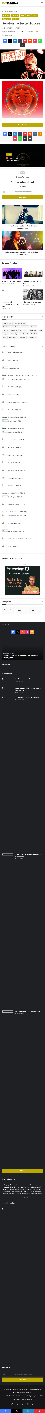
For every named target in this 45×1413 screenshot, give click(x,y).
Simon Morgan (32, 337)
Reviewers (25, 1396)
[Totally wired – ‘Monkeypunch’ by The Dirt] (12, 294)
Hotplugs (15, 15)
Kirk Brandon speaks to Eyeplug (27, 697)
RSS (19, 353)
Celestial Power (12, 161)
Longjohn (5, 334)
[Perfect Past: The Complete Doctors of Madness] (7, 931)
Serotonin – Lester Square (25, 679)
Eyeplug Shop (33, 1396)
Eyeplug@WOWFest (14, 402)
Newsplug (14, 334)
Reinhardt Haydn (13, 504)
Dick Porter (25, 327)
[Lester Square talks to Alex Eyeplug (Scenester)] (7, 691)
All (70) (22, 1171)
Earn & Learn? (22, 564)
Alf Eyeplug (12, 368)
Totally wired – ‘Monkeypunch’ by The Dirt (10, 304)
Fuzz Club (23, 330)
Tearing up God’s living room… (32, 282)
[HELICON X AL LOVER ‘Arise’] (12, 273)
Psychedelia (13, 337)
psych (4, 337)
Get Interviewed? (15, 1396)
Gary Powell (32, 330)
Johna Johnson (13, 440)
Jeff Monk (11, 432)
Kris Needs (11, 447)
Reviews (16, 11)
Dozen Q (33, 327)
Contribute (16, 1399)
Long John (11, 455)
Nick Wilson (15, 493)
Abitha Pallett (12, 353)
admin (10, 360)
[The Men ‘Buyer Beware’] (33, 294)
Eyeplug (5, 330)
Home (5, 11)
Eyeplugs (6, 15)
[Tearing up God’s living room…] (33, 273)
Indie (22, 15)
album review (7, 323)
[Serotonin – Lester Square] (7, 682)
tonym (10, 546)
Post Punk (34, 334)
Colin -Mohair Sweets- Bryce (21, 375)
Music (11, 11)
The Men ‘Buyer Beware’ (32, 302)
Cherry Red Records (19, 323)
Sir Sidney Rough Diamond (16, 539)
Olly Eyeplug (12, 497)
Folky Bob (11, 410)
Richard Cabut (16, 512)
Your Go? (5, 1396)
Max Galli (11, 463)
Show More (22, 125)
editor (10, 394)
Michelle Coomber (14, 470)
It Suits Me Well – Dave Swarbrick (27, 1011)
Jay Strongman (16, 428)
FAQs (41, 1396)
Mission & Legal (26, 1399)
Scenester (19, 32)
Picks (35, 15)
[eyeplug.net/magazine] (10, 3)
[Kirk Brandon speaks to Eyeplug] (7, 774)
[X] (20, 1197)
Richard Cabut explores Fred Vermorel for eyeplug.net (21, 656)
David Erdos (12, 387)
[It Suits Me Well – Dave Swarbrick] (7, 1088)
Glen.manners (12, 421)
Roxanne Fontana (13, 516)
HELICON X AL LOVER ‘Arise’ (12, 281)
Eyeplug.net (13, 330)
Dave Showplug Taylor (15, 379)
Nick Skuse (11, 486)
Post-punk (6, 19)
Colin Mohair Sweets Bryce (11, 327)
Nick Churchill (24, 334)
